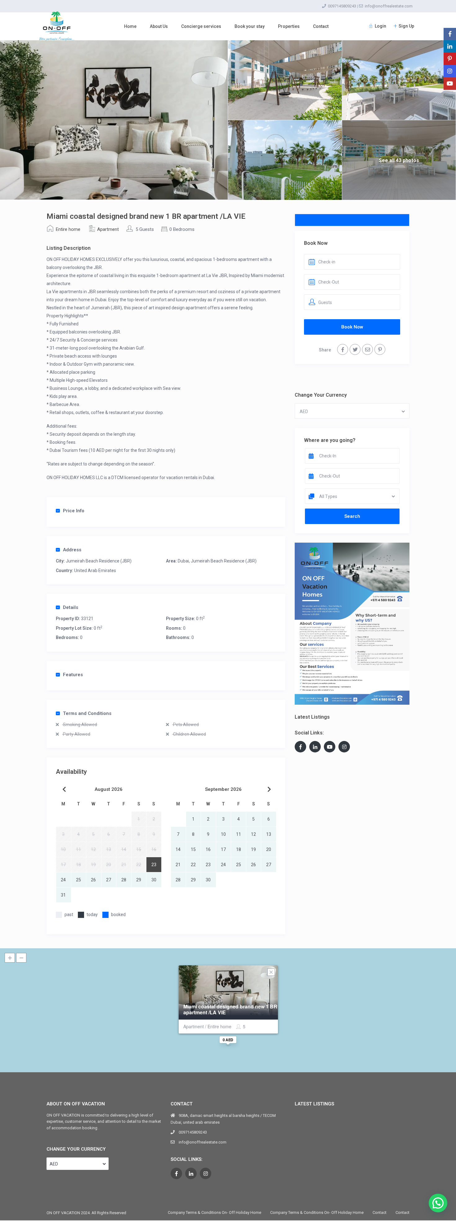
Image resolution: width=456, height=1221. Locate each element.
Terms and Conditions (87, 713)
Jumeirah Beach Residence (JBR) (99, 560)
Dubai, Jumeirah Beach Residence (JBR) (217, 560)
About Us (159, 26)
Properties (289, 26)
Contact (321, 26)
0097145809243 (342, 6)
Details (70, 607)
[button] (438, 1203)
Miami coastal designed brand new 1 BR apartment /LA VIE (230, 1009)
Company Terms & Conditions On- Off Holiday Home (214, 1212)
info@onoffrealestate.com (389, 6)
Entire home (68, 229)
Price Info (73, 511)
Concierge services (201, 26)
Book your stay (250, 26)
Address (72, 550)
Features (73, 674)
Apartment (108, 229)
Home (130, 26)
